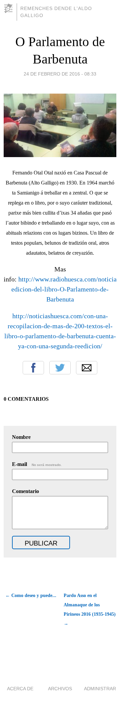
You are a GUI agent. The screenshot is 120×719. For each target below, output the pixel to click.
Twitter (60, 367)
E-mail (37, 464)
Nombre (21, 437)
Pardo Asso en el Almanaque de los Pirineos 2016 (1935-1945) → (90, 609)
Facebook (33, 367)
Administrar (100, 688)
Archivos (60, 688)
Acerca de (20, 688)
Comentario (25, 491)
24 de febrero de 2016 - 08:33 (60, 74)
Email (86, 367)
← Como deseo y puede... (30, 595)
